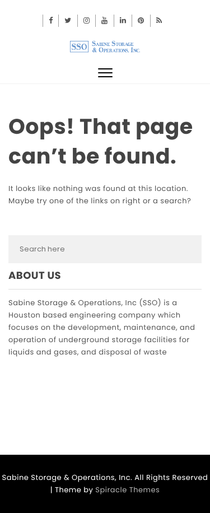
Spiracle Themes (127, 489)
